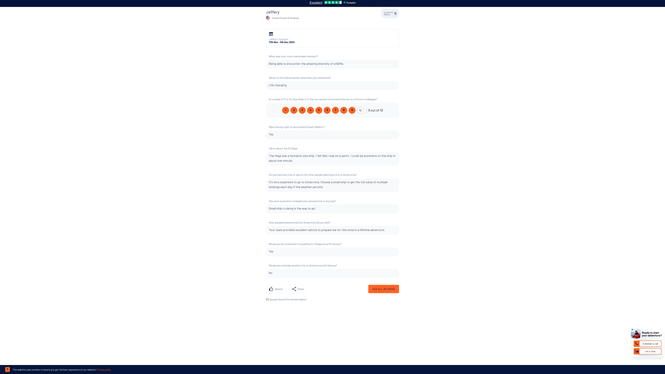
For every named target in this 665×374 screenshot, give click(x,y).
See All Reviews (384, 289)
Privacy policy (104, 369)
